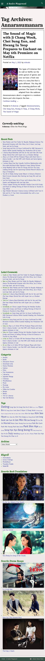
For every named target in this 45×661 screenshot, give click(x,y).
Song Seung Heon (37, 430)
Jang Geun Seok (11, 410)
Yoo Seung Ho (6, 436)
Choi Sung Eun (8, 109)
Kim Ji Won (21, 413)
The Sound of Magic (11, 111)
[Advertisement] (16, 234)
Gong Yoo (22, 407)
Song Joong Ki (25, 430)
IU (5, 410)
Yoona (31, 433)
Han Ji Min (35, 407)
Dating (5, 406)
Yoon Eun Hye (39, 433)
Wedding (17, 433)
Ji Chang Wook (34, 109)
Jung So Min (8, 413)
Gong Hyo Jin (14, 407)
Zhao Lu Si (14, 436)
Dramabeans (7, 458)
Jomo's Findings (8, 460)
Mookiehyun (7, 462)
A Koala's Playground (16, 3)
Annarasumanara (33, 106)
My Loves (6, 387)
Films (4, 370)
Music (4, 383)
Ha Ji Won (29, 407)
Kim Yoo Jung (20, 417)
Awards (5, 357)
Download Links (8, 364)
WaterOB (5, 466)
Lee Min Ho (21, 420)
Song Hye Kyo (10, 430)
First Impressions (8, 372)
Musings (5, 385)
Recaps (5, 391)
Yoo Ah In (27, 433)
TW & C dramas (8, 396)
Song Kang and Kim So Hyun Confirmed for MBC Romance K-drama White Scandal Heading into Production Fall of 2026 (23, 315)
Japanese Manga (8, 376)
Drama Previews (8, 366)
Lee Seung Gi (32, 420)
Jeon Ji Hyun (21, 410)
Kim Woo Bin (11, 417)
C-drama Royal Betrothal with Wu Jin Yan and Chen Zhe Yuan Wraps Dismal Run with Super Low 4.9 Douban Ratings (22, 296)
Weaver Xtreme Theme (38, 659)
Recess (5, 393)
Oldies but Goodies (9, 389)
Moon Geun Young (17, 423)
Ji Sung (38, 410)
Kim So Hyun (29, 413)
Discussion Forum (8, 361)
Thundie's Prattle (8, 464)
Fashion (5, 368)
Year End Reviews (8, 398)
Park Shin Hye (30, 426)
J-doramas (6, 374)
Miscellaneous (7, 381)
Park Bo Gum (37, 423)
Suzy (10, 433)
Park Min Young (6, 427)
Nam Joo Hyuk (27, 423)
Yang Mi (22, 433)
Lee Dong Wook (30, 417)
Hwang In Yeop (21, 109)
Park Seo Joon (18, 427)
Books (4, 359)
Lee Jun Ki (10, 420)
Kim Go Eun (15, 413)
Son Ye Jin (4, 433)
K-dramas (14, 106)
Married (7, 423)
